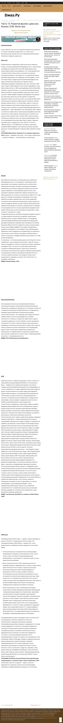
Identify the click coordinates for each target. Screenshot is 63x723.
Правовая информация (42, 716)
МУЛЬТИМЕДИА (37, 6)
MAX (26, 2)
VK (2, 2)
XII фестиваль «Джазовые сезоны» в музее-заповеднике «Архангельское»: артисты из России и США (52, 54)
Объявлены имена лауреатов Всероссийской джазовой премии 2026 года (52, 111)
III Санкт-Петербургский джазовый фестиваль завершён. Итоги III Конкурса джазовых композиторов (51, 91)
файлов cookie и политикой (50, 718)
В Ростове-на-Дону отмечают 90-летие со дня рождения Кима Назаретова (53, 97)
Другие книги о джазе (21, 32)
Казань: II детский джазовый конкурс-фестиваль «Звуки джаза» (52, 76)
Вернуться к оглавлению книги (21, 30)
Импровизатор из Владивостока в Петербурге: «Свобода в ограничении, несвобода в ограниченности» (53, 104)
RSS (13, 2)
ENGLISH (4, 6)
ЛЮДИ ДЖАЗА (27, 6)
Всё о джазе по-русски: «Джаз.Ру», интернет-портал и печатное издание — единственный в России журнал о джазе (52, 33)
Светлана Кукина (48, 137)
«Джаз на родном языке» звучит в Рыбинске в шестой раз (53, 116)
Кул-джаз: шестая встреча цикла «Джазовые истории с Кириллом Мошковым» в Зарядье (51, 159)
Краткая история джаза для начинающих (32, 20)
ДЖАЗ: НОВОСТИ (17, 6)
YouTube (9, 2)
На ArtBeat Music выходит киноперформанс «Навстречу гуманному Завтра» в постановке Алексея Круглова (52, 69)
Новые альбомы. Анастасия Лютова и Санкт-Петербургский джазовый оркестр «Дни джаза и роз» (52, 148)
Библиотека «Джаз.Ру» (15, 20)
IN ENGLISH (51, 716)
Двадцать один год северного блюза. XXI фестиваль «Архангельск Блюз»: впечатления (52, 83)
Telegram (18, 2)
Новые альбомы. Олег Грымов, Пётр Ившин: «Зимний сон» (50, 169)
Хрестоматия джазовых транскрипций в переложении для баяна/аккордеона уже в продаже (52, 62)
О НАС (8, 6)
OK (5, 2)
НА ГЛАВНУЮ (4, 20)
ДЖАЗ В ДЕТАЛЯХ (48, 6)
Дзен (23, 2)
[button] (60, 6)
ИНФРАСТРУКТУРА (6, 10)
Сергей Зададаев (48, 165)
